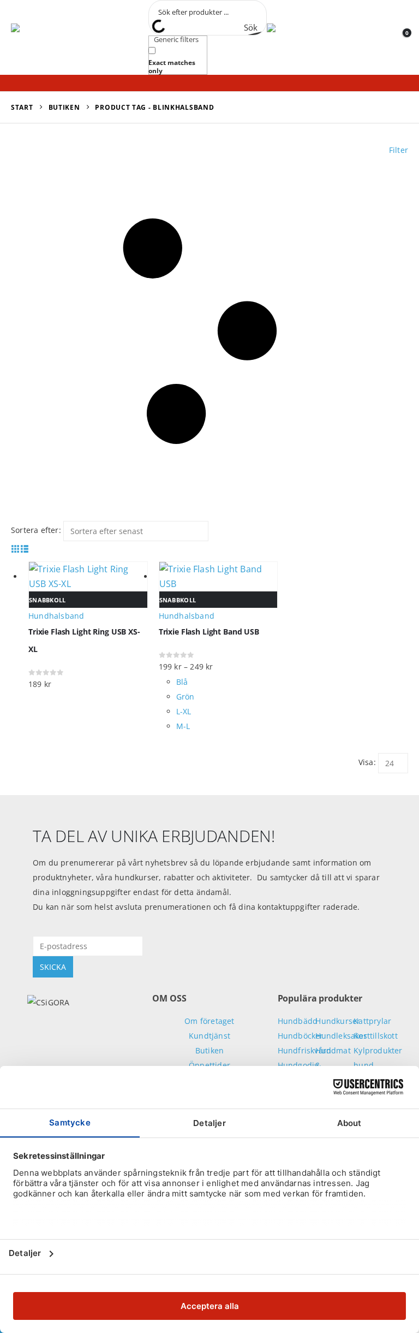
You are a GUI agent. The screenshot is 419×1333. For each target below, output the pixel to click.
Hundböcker (301, 1035)
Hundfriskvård (305, 1050)
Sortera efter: (36, 530)
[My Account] (384, 37)
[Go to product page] (218, 576)
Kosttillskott (376, 1035)
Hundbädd (298, 1021)
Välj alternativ (395, 570)
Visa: (367, 762)
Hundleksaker (341, 1035)
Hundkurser (337, 1021)
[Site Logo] (60, 37)
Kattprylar (372, 1021)
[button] (131, 37)
